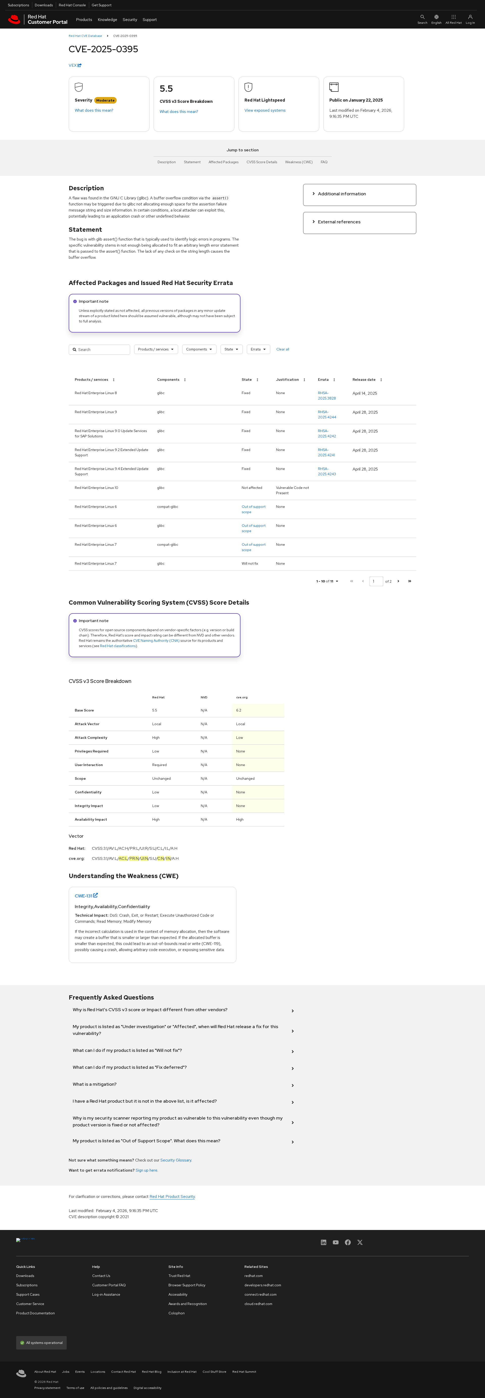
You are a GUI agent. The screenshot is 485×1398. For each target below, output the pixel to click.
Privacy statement (47, 1388)
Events (80, 1372)
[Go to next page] (398, 581)
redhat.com (254, 1275)
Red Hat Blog (151, 1372)
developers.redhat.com (263, 1285)
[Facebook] (348, 1244)
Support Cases (27, 1294)
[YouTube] (336, 1244)
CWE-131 (83, 896)
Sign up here (146, 1170)
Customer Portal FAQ (109, 1285)
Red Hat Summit (244, 1372)
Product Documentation (35, 1313)
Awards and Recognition (187, 1303)
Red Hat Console (72, 5)
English (436, 23)
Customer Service (30, 1303)
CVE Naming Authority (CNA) (156, 640)
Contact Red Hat (123, 1372)
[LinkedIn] (324, 1244)
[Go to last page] (409, 581)
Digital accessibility (147, 1388)
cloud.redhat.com (258, 1303)
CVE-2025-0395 (125, 36)
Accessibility (177, 1294)
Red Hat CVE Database (85, 36)
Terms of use (75, 1388)
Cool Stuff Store (214, 1372)
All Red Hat (454, 23)
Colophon (176, 1313)
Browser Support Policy (186, 1285)
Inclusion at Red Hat (182, 1372)
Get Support (101, 5)
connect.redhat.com (261, 1294)
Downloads (44, 5)
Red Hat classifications (118, 646)
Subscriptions (18, 5)
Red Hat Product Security (172, 1196)
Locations (98, 1372)
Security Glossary (175, 1160)
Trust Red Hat (179, 1275)
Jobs (65, 1372)
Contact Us (101, 1275)
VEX (73, 65)
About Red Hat (45, 1372)
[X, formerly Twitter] (360, 1244)
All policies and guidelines (109, 1388)
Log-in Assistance (106, 1294)
